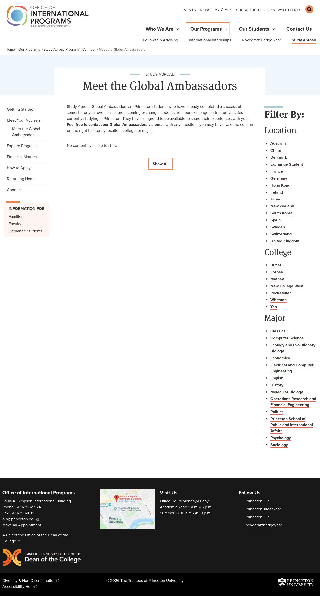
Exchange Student (286, 164)
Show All (160, 163)
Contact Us (299, 29)
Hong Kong (280, 185)
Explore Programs (22, 145)
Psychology (280, 437)
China (275, 150)
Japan (276, 199)
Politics (277, 411)
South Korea (281, 213)
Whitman (278, 300)
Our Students (254, 29)
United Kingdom (285, 241)
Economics (280, 358)
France (276, 171)
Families (16, 216)
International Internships (210, 40)
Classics (278, 331)
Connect (89, 49)
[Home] (46, 16)
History (277, 385)
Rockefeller (280, 293)
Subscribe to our (266, 10)
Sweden (277, 227)
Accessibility (18, 586)
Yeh (273, 306)
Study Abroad (304, 40)
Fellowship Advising (160, 40)
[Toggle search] (309, 9)
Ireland (276, 192)
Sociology (279, 444)
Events (189, 10)
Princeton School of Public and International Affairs (291, 424)
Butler (276, 265)
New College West (287, 286)
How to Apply (19, 167)
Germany (278, 178)
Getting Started (20, 109)
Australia (278, 143)
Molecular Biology (286, 392)
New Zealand (282, 206)
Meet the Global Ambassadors (29, 131)
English (277, 378)
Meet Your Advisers (27, 120)
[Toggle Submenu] (177, 29)
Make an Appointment (21, 525)
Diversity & (29, 580)
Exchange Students (25, 231)
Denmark (278, 157)
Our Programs (208, 29)
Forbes (276, 272)
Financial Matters (22, 156)
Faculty (15, 223)
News (205, 10)
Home (10, 49)
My (221, 10)
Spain (275, 220)
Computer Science (287, 338)
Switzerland (281, 234)
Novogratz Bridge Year (261, 40)
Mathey (277, 279)
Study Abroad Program (61, 49)
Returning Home (21, 178)
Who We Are (160, 29)
